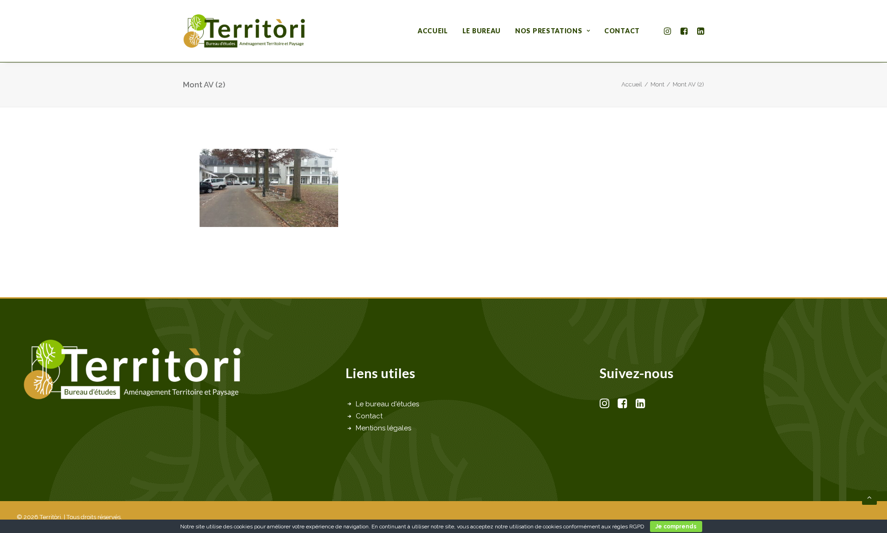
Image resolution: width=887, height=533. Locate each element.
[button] (668, 31)
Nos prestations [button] (549, 31)
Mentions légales (383, 428)
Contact (622, 31)
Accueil (433, 31)
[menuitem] (433, 31)
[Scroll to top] (869, 497)
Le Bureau (481, 31)
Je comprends (676, 526)
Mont (657, 84)
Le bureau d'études (387, 404)
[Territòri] (244, 30)
